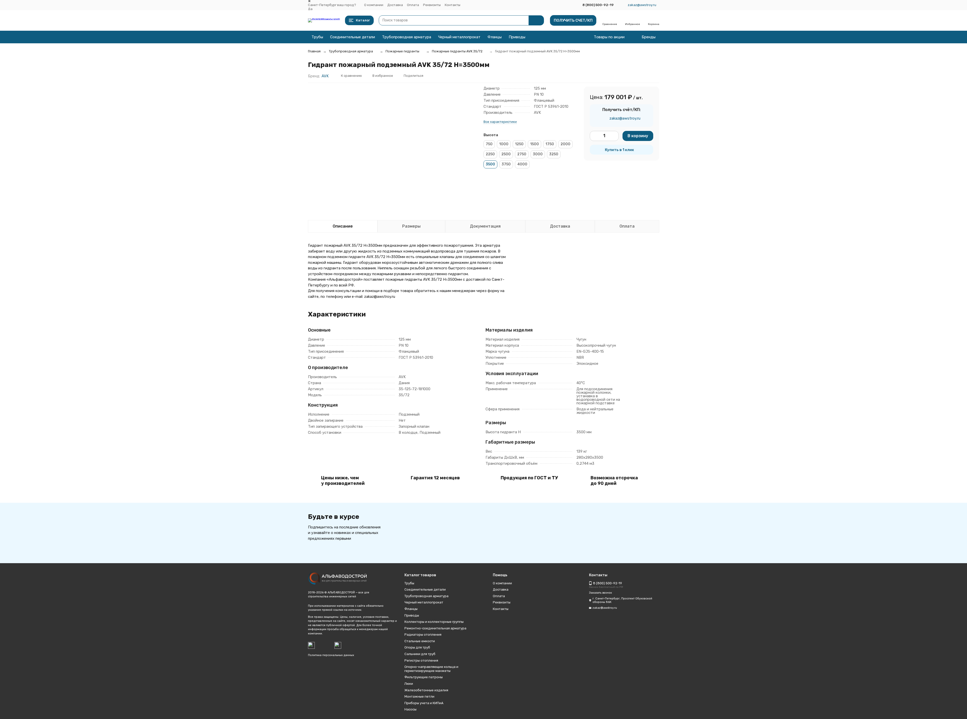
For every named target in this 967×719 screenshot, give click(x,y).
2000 (565, 144)
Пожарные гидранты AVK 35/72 (457, 51)
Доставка (395, 5)
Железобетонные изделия (426, 690)
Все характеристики (500, 122)
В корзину (638, 135)
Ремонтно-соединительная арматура (435, 628)
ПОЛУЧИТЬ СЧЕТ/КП (573, 20)
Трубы (317, 37)
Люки (408, 684)
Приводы (517, 37)
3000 (538, 154)
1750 (549, 144)
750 (489, 144)
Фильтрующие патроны (423, 677)
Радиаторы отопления (422, 634)
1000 (503, 144)
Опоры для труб (417, 647)
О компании (373, 5)
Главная (314, 51)
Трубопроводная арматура (406, 37)
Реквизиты (432, 5)
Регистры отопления (421, 660)
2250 (490, 154)
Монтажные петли (419, 696)
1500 (534, 144)
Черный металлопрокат (459, 37)
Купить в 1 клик (619, 150)
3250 (553, 154)
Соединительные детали (352, 37)
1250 (519, 144)
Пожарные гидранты (402, 51)
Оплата (413, 5)
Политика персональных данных (331, 655)
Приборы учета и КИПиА (423, 703)
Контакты (452, 5)
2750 (521, 154)
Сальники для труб (419, 654)
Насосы (410, 709)
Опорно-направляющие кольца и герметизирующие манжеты (431, 669)
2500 (506, 154)
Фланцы (495, 37)
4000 (522, 164)
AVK (325, 76)
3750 (506, 164)
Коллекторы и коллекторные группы (434, 622)
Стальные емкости (419, 641)
